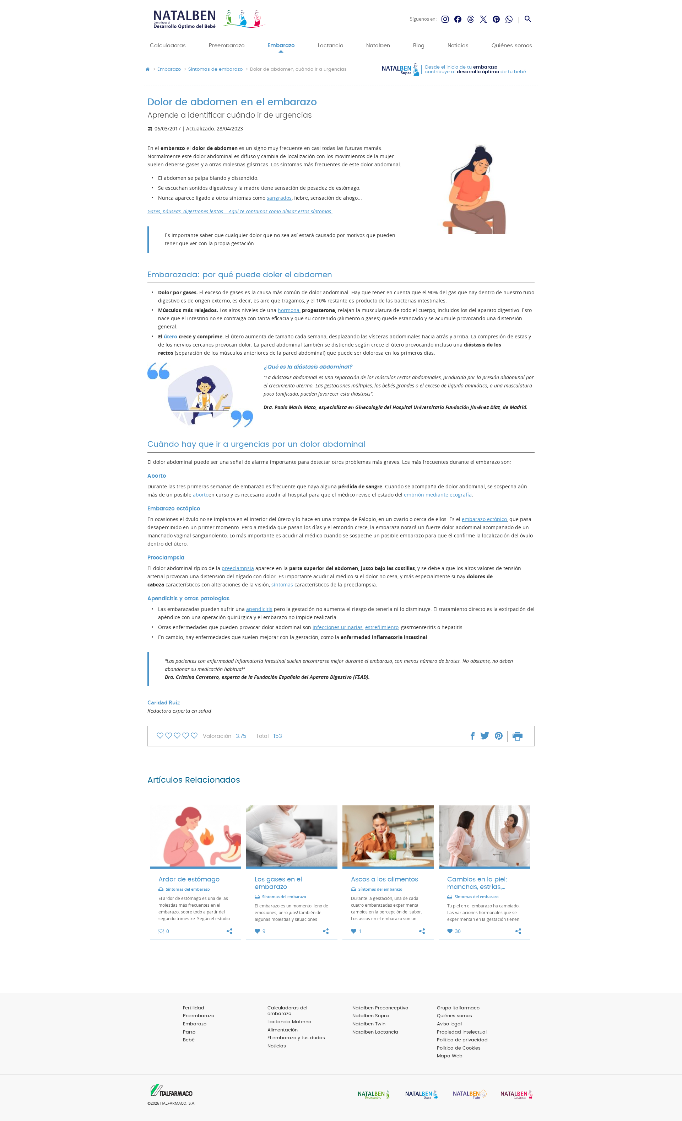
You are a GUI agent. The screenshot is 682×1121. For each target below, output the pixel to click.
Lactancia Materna (289, 1022)
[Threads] (470, 19)
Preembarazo (226, 45)
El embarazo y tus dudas (296, 1038)
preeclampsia (238, 568)
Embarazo (281, 45)
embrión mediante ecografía (438, 495)
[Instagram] (445, 19)
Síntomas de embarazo (215, 70)
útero (170, 336)
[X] (483, 19)
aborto (201, 495)
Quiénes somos (512, 45)
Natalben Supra (370, 1016)
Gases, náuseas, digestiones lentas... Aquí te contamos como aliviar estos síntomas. (239, 211)
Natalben (378, 45)
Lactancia (330, 45)
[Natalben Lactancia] (515, 1095)
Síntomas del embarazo (188, 889)
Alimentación (282, 1030)
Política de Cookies (459, 1048)
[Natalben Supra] (420, 1095)
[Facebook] (457, 19)
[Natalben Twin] (467, 1095)
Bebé (189, 1040)
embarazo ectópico (484, 519)
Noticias (458, 45)
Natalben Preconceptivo (380, 1008)
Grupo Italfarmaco (458, 1008)
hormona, (289, 310)
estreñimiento (382, 627)
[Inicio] (209, 19)
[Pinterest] (496, 19)
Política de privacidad (462, 1040)
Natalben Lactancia (375, 1032)
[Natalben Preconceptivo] (372, 1095)
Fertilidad (193, 1008)
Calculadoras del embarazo (287, 1011)
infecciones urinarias (338, 627)
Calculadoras (168, 45)
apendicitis (259, 609)
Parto (189, 1032)
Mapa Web (449, 1056)
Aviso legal (449, 1024)
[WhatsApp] (509, 19)
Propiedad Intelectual (462, 1032)
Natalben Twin (368, 1024)
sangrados (279, 198)
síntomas (282, 584)
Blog (418, 45)
